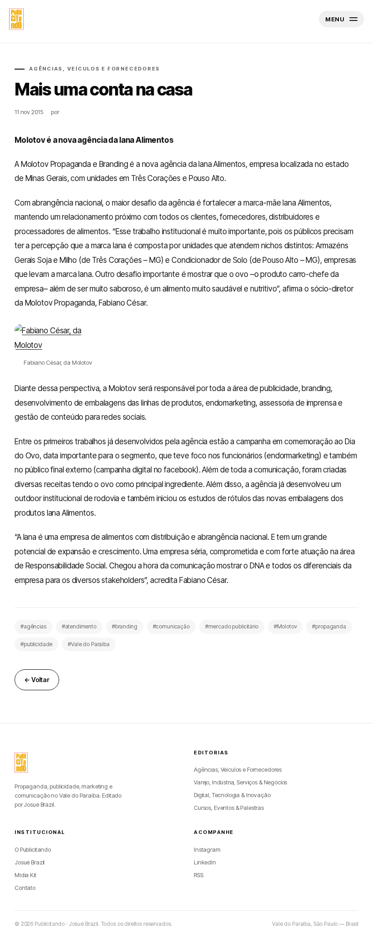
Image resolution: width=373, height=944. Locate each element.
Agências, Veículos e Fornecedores (238, 769)
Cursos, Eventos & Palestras (229, 807)
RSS (198, 875)
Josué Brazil (30, 862)
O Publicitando (33, 849)
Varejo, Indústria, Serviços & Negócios (240, 782)
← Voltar (37, 679)
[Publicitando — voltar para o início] (21, 762)
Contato (25, 887)
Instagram (207, 849)
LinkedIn (205, 862)
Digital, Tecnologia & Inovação (232, 794)
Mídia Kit (25, 875)
